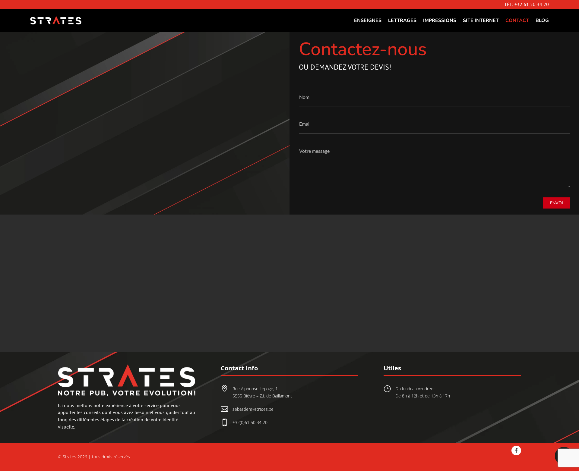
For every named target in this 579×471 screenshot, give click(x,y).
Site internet (481, 20)
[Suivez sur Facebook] (516, 450)
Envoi (556, 203)
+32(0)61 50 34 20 (250, 422)
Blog (542, 20)
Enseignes (367, 20)
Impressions (439, 20)
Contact (517, 20)
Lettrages (402, 20)
